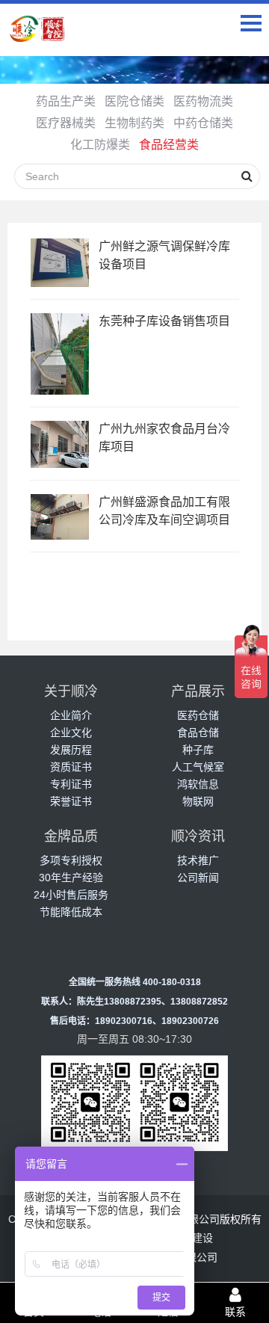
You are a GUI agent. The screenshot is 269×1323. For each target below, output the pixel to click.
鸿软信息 (198, 784)
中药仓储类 (203, 123)
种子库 (198, 750)
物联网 (198, 801)
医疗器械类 (66, 123)
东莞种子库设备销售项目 (164, 321)
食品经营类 (169, 144)
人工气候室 (198, 767)
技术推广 (198, 860)
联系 (235, 1312)
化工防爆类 (100, 144)
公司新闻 (198, 877)
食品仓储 (198, 732)
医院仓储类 (134, 101)
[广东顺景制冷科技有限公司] (37, 36)
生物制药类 (134, 123)
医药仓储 (198, 715)
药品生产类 (66, 101)
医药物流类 (203, 101)
